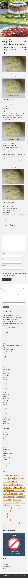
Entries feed (6, 564)
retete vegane (21, 76)
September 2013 (6, 423)
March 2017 (5, 367)
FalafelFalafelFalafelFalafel (9, 328)
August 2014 (6, 400)
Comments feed (6, 566)
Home (3, 26)
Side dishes (5, 459)
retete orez (17, 505)
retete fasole (16, 502)
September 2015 (6, 373)
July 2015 (5, 377)
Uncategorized (10, 26)
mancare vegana (14, 76)
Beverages (5, 434)
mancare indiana (7, 487)
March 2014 (5, 411)
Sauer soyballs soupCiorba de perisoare (12, 317)
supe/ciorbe (6, 520)
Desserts (5, 441)
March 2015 (5, 386)
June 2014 (5, 404)
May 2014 (5, 407)
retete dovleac (17, 499)
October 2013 (6, 421)
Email (3, 259)
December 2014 (6, 392)
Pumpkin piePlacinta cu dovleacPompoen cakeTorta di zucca (13, 295)
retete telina (7, 511)
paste (22, 490)
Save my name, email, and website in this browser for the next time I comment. (14, 274)
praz (5, 493)
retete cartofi (11, 496)
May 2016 (5, 371)
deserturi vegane (20, 478)
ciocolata (11, 478)
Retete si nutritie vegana (14, 18)
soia (14, 517)
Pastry (4, 451)
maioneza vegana (18, 484)
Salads (4, 455)
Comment (4, 233)
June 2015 (5, 379)
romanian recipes (12, 514)
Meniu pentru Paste (7, 445)
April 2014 (5, 409)
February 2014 (6, 413)
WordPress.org (6, 569)
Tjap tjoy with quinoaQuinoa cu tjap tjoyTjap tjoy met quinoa (13, 289)
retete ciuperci (20, 496)
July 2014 (5, 402)
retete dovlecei (7, 502)
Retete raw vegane (7, 453)
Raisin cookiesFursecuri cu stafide (11, 315)
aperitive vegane (8, 475)
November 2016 (6, 369)
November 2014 (6, 394)
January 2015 (6, 390)
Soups (4, 462)
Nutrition (5, 447)
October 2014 (6, 396)
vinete (9, 526)
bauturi (21, 475)
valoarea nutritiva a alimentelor (11, 523)
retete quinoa (7, 508)
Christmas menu (6, 439)
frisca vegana (7, 481)
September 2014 (6, 398)
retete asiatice (13, 493)
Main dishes (5, 443)
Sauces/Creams (6, 457)
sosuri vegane (21, 517)
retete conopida (7, 499)
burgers (5, 478)
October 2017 (6, 363)
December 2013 (6, 417)
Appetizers (5, 432)
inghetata (14, 481)
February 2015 (6, 388)
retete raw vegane (16, 508)
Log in (4, 562)
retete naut (10, 505)
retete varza (15, 511)
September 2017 (6, 365)
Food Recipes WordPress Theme (17, 575)
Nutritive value (6, 449)
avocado (16, 475)
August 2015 (6, 375)
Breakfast (5, 437)
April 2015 (5, 384)
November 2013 (6, 419)
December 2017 (6, 361)
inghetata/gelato (8, 484)
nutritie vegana (11, 490)
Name (3, 253)
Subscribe (13, 349)
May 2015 (5, 382)
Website (4, 265)
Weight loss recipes (7, 466)
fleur (5, 76)
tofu (18, 520)
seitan (9, 517)
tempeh (13, 520)
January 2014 (6, 415)
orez (18, 490)
